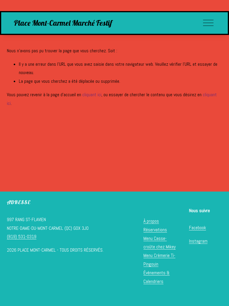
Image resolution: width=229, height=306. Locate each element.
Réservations (155, 230)
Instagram (198, 241)
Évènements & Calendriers (156, 277)
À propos (151, 221)
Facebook (197, 227)
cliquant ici (91, 94)
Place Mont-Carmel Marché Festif (63, 22)
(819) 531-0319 (21, 236)
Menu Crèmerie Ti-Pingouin (159, 259)
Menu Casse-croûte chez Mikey (159, 242)
